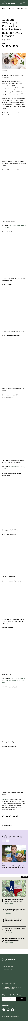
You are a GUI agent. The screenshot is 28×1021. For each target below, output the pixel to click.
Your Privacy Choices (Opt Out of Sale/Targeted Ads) (13, 988)
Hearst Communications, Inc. (12, 1016)
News (4, 8)
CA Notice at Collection (9, 978)
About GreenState (7, 966)
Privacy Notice (6, 975)
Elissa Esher (5, 799)
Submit (21, 998)
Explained (11, 8)
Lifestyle (20, 8)
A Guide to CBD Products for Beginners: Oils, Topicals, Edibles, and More (13, 680)
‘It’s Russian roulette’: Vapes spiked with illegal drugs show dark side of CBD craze (13, 866)
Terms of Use (6, 972)
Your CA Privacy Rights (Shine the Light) (13, 980)
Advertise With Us (7, 969)
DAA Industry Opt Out (8, 983)
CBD (3, 16)
